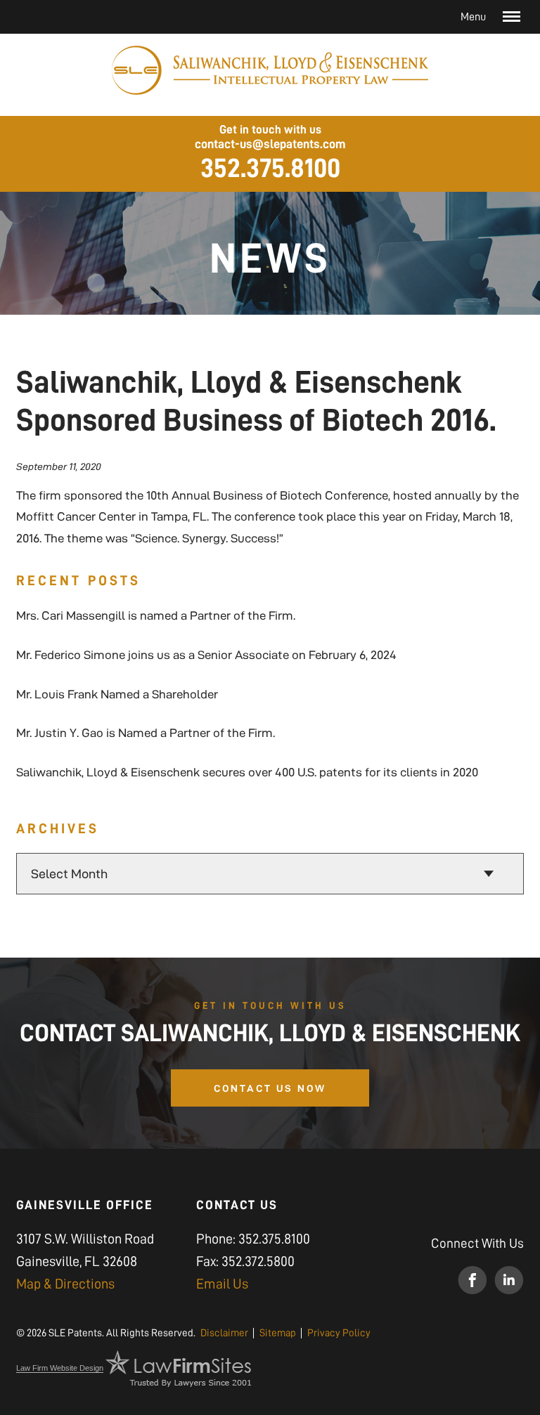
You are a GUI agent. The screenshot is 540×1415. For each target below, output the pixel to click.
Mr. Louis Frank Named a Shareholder (117, 694)
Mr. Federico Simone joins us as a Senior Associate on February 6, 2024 (206, 654)
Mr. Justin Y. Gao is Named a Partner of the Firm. (145, 732)
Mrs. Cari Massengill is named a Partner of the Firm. (155, 615)
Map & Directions (65, 1284)
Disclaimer (224, 1333)
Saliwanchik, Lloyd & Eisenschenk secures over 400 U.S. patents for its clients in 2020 (247, 772)
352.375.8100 (270, 168)
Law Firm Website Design (59, 1368)
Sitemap (277, 1333)
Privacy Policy (339, 1333)
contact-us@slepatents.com (270, 144)
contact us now (270, 1088)
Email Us (222, 1284)
